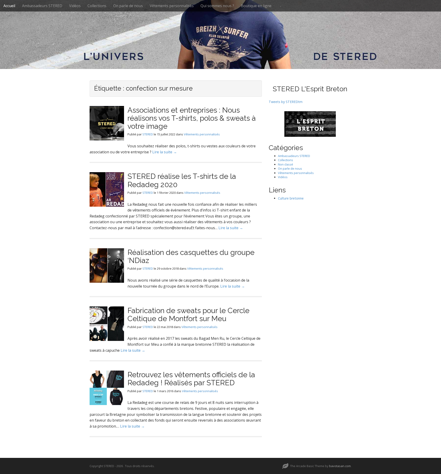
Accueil (9, 5)
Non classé (285, 164)
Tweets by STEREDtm (285, 102)
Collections (97, 5)
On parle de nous (128, 5)
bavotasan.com (340, 466)
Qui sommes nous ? (217, 5)
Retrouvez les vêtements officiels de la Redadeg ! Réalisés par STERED (191, 378)
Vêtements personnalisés (172, 5)
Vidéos (75, 5)
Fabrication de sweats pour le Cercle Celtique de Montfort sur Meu (188, 314)
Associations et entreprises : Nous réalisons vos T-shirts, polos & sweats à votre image (191, 118)
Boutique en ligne (256, 5)
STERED (147, 134)
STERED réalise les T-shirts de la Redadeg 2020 (181, 180)
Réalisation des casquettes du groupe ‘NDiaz (190, 256)
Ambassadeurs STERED (42, 5)
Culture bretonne (291, 198)
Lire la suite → (164, 151)
